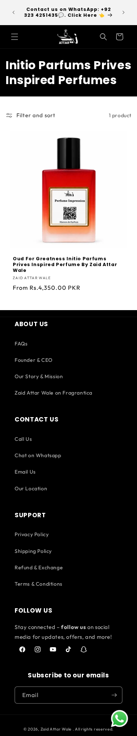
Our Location (31, 488)
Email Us (25, 471)
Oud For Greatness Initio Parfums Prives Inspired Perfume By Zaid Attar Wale (65, 264)
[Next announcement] (123, 12)
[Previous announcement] (13, 12)
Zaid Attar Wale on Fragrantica (53, 392)
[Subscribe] (114, 695)
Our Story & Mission (39, 376)
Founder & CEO (34, 360)
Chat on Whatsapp (38, 455)
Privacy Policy (32, 534)
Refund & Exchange (39, 567)
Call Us (23, 439)
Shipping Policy (33, 551)
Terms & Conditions (38, 584)
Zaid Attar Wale (56, 729)
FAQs (21, 343)
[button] (15, 37)
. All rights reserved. (93, 729)
